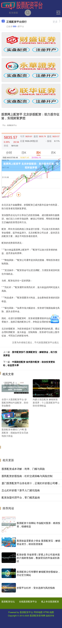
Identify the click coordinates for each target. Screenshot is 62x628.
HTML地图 (48, 612)
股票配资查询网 (37, 615)
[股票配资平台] (22, 5)
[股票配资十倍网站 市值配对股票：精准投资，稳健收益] (9, 525)
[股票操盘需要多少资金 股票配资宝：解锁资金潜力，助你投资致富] (9, 542)
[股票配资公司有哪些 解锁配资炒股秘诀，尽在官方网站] (9, 573)
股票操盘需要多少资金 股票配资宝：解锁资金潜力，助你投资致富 (38, 542)
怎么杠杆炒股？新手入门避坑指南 (21, 490)
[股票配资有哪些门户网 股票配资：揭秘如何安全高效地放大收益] (15, 418)
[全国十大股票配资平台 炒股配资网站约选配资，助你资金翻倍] (15, 388)
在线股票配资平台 (28, 601)
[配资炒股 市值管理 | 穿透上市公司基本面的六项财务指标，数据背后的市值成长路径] (9, 557)
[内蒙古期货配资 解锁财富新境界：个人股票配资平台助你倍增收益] (46, 388)
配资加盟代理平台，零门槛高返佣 (21, 497)
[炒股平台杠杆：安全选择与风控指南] (9, 588)
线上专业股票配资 (50, 601)
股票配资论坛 (8, 601)
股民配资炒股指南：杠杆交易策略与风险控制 (27, 476)
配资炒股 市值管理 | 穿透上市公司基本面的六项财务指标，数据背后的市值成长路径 (38, 558)
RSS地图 (38, 612)
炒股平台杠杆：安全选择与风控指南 (36, 587)
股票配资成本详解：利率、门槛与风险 (23, 469)
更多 (55, 21)
